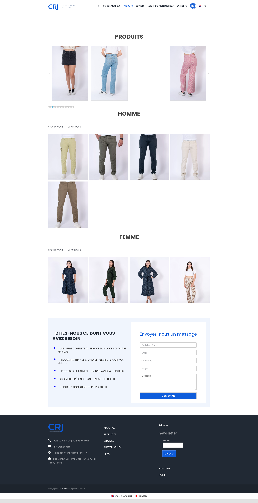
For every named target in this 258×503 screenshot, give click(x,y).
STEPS (64, 488)
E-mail (167, 440)
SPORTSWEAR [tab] (55, 126)
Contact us (168, 395)
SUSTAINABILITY (112, 447)
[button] (205, 5)
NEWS (107, 454)
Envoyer (169, 453)
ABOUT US (109, 428)
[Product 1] (68, 157)
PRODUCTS (110, 434)
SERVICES (109, 441)
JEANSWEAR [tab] (74, 126)
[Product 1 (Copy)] (68, 280)
